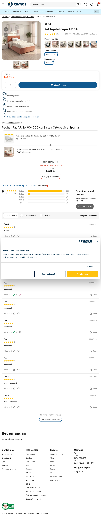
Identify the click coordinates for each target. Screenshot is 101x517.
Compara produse (9, 469)
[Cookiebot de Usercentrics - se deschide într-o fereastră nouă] (81, 241)
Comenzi (5, 462)
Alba (52, 458)
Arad (52, 462)
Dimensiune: (49, 59)
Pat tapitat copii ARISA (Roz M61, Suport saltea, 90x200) (39, 149)
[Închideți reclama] (97, 241)
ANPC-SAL (30, 480)
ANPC (28, 473)
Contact (29, 458)
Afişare (90, 267)
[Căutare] (78, 4)
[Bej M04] (55, 44)
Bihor (52, 473)
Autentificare (7, 454)
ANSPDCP (30, 477)
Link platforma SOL (34, 488)
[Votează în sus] (14, 236)
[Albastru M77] (47, 44)
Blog (28, 465)
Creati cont (6, 458)
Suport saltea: (50, 50)
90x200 (49, 63)
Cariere (29, 469)
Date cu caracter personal (36, 495)
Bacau (52, 469)
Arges (52, 465)
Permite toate (82, 274)
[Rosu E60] (86, 44)
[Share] (6, 29)
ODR (28, 484)
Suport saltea (51, 54)
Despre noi (30, 454)
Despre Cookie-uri (33, 499)
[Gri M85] (78, 44)
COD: (67, 34)
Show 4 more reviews (50, 419)
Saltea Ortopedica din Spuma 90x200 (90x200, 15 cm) (38, 136)
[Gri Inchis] (70, 44)
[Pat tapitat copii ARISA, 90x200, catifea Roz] (21, 40)
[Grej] (63, 44)
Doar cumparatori (31, 215)
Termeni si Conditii (33, 491)
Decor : (47, 39)
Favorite (5, 465)
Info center (30, 462)
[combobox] (55, 4)
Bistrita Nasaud (56, 477)
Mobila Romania (56, 454)
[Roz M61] (93, 44)
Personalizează (48, 274)
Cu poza (46, 215)
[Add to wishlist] (6, 35)
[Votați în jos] (18, 236)
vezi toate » (55, 480)
